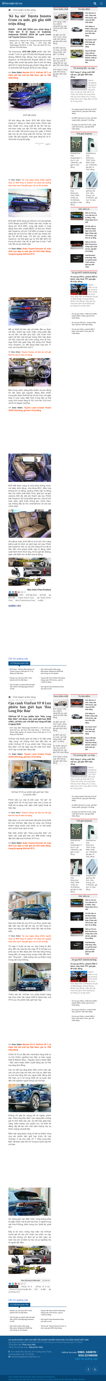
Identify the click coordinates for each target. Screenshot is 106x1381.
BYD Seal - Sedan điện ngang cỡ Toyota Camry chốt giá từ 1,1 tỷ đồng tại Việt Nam (22, 671)
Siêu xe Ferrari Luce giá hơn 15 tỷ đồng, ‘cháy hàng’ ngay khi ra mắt (91, 217)
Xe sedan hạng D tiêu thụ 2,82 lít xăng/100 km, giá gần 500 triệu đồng (84, 111)
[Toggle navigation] (101, 3)
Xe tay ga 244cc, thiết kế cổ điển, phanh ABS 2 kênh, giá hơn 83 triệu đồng (84, 316)
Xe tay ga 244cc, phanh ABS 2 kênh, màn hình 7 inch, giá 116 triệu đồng (83, 331)
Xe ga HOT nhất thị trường (84, 273)
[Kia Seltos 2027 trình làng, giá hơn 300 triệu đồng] (77, 43)
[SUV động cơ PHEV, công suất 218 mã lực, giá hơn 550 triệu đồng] (77, 29)
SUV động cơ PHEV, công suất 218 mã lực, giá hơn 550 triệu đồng (91, 31)
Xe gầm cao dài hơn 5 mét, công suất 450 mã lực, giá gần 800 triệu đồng (84, 127)
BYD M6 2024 (31, 595)
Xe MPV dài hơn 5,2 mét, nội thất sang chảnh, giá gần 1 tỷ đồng (84, 119)
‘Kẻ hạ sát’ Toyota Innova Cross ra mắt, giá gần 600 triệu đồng (53, 1327)
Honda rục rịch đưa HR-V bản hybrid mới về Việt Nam (21, 679)
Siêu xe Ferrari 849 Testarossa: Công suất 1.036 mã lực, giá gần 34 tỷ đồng (91, 246)
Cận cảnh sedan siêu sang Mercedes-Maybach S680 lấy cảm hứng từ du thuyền (52, 671)
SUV (36, 1289)
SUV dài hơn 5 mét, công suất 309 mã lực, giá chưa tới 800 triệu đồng (90, 17)
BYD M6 (43, 595)
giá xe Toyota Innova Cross (25, 600)
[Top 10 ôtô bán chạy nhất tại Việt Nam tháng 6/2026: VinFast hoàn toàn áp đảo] (77, 54)
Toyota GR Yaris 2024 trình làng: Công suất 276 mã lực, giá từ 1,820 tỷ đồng (53, 680)
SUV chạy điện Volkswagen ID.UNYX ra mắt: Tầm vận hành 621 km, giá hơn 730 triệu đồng (30, 45)
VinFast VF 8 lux (43, 1286)
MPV (21, 595)
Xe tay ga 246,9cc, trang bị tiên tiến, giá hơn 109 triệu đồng (84, 324)
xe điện (40, 600)
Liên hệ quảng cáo (86, 1358)
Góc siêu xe (84, 209)
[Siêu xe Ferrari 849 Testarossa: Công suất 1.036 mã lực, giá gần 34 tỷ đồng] (77, 245)
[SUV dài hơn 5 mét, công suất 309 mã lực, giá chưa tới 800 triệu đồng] (77, 16)
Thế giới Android (84, 134)
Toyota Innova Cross (26, 598)
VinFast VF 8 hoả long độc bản (20, 1289)
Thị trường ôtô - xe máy (84, 68)
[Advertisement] (29, 275)
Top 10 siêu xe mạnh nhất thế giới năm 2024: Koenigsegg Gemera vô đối (22, 687)
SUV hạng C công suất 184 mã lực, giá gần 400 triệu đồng (82, 74)
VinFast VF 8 (26, 1286)
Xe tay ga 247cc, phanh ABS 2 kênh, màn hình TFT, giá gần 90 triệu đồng (83, 279)
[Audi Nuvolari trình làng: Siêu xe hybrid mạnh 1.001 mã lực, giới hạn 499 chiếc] (77, 258)
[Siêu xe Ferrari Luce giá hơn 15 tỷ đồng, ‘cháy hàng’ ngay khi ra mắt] (77, 216)
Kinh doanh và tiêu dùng (24, 10)
